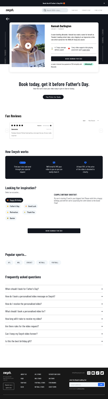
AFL (9, 262)
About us (24, 374)
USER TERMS (52, 387)
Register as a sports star (8, 386)
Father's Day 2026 (54, 374)
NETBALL (42, 262)
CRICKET (29, 262)
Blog (22, 387)
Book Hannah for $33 (54, 231)
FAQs (22, 378)
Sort (84, 120)
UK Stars (51, 378)
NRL (18, 262)
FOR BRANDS (52, 383)
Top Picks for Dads (53, 97)
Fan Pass (23, 383)
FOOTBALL (55, 262)
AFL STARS (38, 374)
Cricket (5, 61)
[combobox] (55, 10)
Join (101, 384)
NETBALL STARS (39, 387)
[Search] (45, 10)
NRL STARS (38, 378)
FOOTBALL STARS (40, 383)
